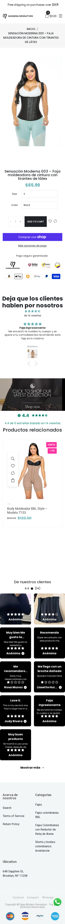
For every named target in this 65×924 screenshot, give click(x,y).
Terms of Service (13, 816)
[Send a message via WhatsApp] (57, 902)
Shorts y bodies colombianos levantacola (45, 846)
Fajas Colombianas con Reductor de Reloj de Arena (47, 829)
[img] (32, 311)
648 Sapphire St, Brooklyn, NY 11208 (15, 873)
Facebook (18, 897)
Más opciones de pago (32, 245)
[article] (15, 609)
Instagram (33, 897)
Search (7, 808)
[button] (29, 363)
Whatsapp (48, 897)
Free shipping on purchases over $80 (33, 4)
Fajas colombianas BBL (47, 815)
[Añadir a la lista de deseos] (50, 221)
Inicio (31, 29)
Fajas (38, 804)
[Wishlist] (13, 466)
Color (14, 205)
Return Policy (11, 824)
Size (14, 194)
